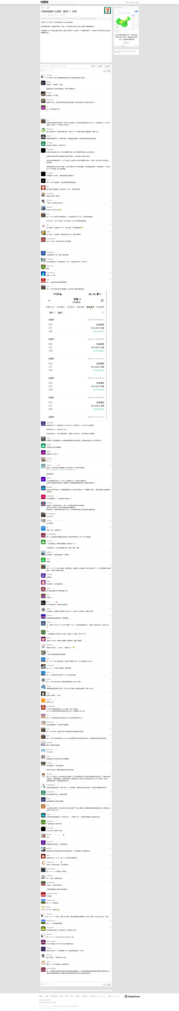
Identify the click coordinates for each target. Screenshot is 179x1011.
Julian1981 (49, 841)
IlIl (47, 106)
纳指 (100, 66)
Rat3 (47, 715)
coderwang (50, 828)
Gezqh (48, 798)
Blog (61, 996)
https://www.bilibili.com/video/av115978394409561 (61, 470)
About (41, 996)
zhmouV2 (49, 200)
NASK (48, 907)
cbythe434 (49, 266)
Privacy (78, 996)
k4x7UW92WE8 (51, 534)
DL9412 (48, 478)
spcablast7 (49, 100)
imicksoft (49, 503)
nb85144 (49, 458)
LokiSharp (49, 876)
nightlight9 (49, 423)
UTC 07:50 (56, 1006)
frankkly (49, 948)
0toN (47, 659)
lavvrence (49, 749)
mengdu (49, 93)
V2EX (43, 8)
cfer (47, 225)
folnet (48, 588)
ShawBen (49, 487)
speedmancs (50, 882)
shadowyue (50, 193)
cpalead (48, 552)
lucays (48, 686)
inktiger (48, 848)
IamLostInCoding (51, 893)
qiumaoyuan (50, 862)
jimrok (48, 438)
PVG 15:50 (62, 1006)
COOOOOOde (50, 514)
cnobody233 (50, 252)
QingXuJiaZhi (50, 869)
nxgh (48, 693)
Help (47, 996)
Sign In (137, 2)
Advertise (54, 996)
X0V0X (48, 638)
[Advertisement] (76, 49)
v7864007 (49, 574)
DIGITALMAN (50, 706)
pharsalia (49, 742)
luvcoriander (50, 665)
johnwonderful (51, 941)
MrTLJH (48, 835)
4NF (47, 187)
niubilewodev (50, 273)
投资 (48, 8)
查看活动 (126, 43)
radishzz (49, 465)
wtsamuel (49, 763)
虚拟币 (108, 66)
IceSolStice (50, 259)
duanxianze (50, 722)
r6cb (47, 805)
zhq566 (48, 622)
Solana (85, 996)
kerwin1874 (51, 15)
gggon (48, 451)
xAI (47, 527)
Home (127, 2)
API (66, 996)
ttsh (47, 631)
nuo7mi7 (49, 541)
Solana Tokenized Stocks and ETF (126, 52)
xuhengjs (49, 143)
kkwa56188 (49, 821)
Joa (47, 652)
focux (48, 180)
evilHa (48, 232)
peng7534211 (50, 792)
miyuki (48, 82)
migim (48, 814)
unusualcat (50, 927)
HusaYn (48, 136)
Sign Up (132, 2)
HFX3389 (49, 207)
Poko (48, 756)
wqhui (48, 581)
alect (48, 602)
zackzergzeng (50, 239)
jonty (48, 120)
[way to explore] (44, 2)
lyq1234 (48, 699)
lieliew (48, 559)
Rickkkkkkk (50, 496)
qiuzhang (49, 774)
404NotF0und (50, 900)
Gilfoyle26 (49, 645)
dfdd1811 (49, 615)
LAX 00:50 (68, 1006)
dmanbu (49, 445)
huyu (48, 961)
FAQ (71, 996)
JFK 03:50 (74, 1006)
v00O (48, 595)
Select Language (114, 996)
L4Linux (49, 520)
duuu (48, 279)
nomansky (49, 149)
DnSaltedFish (50, 785)
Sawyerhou (50, 129)
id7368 (123, 46)
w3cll (48, 855)
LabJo (48, 609)
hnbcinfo (49, 75)
